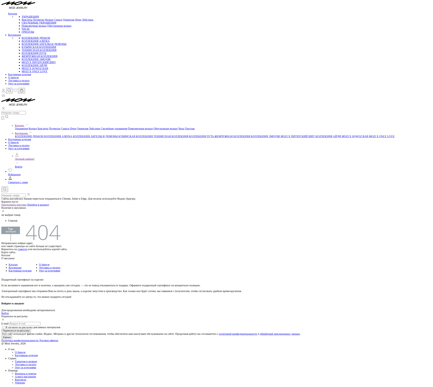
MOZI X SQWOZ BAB (35, 68)
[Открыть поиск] (9, 90)
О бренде (13, 142)
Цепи (78, 19)
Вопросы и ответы (25, 373)
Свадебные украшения (114, 128)
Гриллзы (190, 128)
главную (22, 249)
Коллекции (21, 133)
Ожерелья (68, 19)
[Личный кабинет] (3, 91)
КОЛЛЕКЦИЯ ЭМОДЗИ (36, 59)
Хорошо (7, 337)
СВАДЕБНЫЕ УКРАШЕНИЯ (39, 22)
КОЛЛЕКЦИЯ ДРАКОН (36, 38)
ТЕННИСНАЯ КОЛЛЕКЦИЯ (39, 50)
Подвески (38, 19)
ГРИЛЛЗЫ (28, 31)
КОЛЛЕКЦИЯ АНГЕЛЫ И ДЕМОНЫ (44, 44)
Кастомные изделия (19, 139)
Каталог (20, 125)
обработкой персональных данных (280, 333)
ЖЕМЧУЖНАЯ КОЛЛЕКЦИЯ (40, 56)
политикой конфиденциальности (238, 333)
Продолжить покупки (14, 204)
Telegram (20, 382)
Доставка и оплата (18, 145)
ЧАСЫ (25, 28)
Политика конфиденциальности (20, 340)
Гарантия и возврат (26, 361)
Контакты (20, 379)
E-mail (4, 323)
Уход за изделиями (18, 148)
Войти (18, 166)
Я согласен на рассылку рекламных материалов (32, 327)
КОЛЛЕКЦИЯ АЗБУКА (36, 41)
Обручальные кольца (59, 25)
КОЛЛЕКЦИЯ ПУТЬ (34, 53)
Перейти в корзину (38, 204)
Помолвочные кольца (34, 25)
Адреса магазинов (25, 376)
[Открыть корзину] (21, 90)
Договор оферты (48, 340)
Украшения (21, 128)
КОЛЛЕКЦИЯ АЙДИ (34, 65)
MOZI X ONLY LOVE (34, 71)
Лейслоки (87, 19)
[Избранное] (16, 91)
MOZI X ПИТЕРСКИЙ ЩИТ (39, 62)
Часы (181, 128)
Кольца (49, 19)
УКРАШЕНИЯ (30, 16)
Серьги (58, 19)
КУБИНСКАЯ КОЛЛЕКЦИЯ (39, 47)
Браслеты (27, 19)
